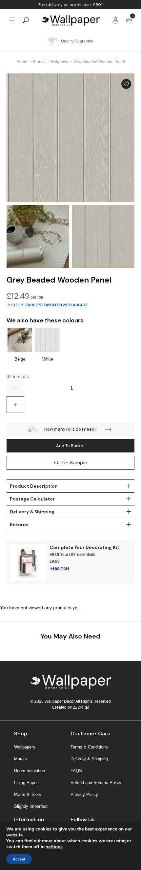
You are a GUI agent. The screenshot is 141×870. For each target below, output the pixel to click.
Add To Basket (70, 446)
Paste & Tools (27, 794)
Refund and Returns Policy (95, 782)
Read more (60, 568)
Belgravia (59, 61)
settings (54, 847)
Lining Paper (26, 782)
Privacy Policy (84, 794)
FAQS (76, 770)
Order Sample (70, 462)
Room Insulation (29, 770)
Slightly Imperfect (31, 806)
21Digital (81, 707)
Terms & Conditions (89, 747)
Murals (20, 758)
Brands (39, 61)
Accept (19, 859)
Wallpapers (24, 747)
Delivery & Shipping (89, 758)
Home (21, 61)
